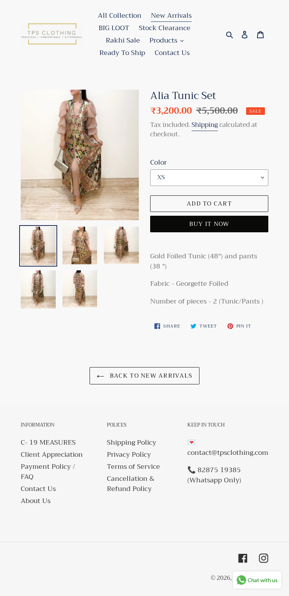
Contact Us (38, 489)
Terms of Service (133, 466)
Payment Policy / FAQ (48, 471)
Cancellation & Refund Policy (130, 484)
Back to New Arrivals (150, 375)
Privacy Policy (129, 454)
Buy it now (209, 224)
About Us (35, 501)
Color (158, 162)
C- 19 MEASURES (48, 442)
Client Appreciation (52, 454)
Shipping (205, 124)
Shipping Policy (131, 442)
